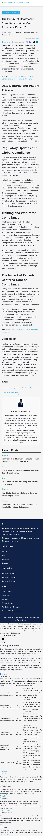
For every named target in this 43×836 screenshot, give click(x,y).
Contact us (5, 559)
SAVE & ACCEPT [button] (6, 835)
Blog (3, 555)
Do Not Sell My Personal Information (13, 611)
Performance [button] (4, 784)
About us (4, 551)
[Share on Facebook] (30, 42)
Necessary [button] (3, 672)
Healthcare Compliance (9, 573)
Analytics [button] (3, 796)
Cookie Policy (6, 595)
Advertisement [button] (5, 810)
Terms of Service (7, 603)
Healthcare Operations (9, 577)
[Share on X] (34, 42)
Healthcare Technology (9, 581)
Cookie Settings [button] (5, 635)
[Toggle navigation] (39, 4)
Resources (5, 563)
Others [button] (2, 825)
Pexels (37, 38)
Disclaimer (5, 599)
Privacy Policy (6, 591)
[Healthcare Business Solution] (11, 538)
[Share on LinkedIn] (37, 42)
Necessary (5, 674)
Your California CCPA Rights (11, 607)
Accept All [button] (14, 635)
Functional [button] (3, 771)
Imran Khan (6, 42)
